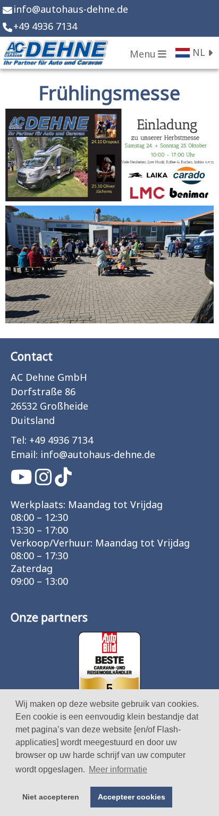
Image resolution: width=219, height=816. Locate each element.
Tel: (19, 441)
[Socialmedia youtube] (23, 481)
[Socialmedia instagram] (45, 481)
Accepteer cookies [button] (131, 797)
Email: (24, 455)
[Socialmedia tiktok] (63, 481)
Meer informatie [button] (118, 769)
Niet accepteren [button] (50, 797)
